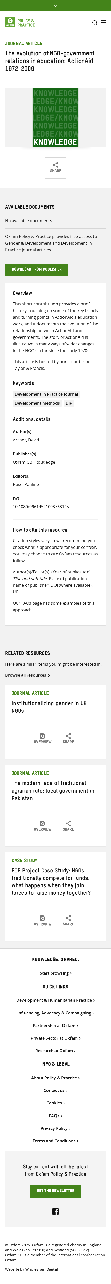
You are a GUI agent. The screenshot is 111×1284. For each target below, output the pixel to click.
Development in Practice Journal (46, 394)
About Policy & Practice (54, 1078)
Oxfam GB (22, 462)
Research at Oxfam (54, 1050)
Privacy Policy (54, 1128)
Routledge (45, 462)
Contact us (54, 1090)
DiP (69, 403)
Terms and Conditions (54, 1141)
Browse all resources (25, 675)
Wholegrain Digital (41, 1269)
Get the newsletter (55, 1191)
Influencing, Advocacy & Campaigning (54, 1013)
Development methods (37, 403)
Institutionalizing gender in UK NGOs (49, 708)
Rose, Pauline (26, 484)
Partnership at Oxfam (54, 1025)
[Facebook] (55, 1211)
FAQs (26, 603)
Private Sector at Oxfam (54, 1038)
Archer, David (26, 440)
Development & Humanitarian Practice (54, 1000)
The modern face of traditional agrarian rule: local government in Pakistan (53, 791)
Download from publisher (37, 270)
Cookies (54, 1103)
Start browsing (54, 973)
